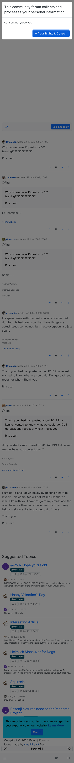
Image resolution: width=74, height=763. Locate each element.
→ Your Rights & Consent (51, 33)
